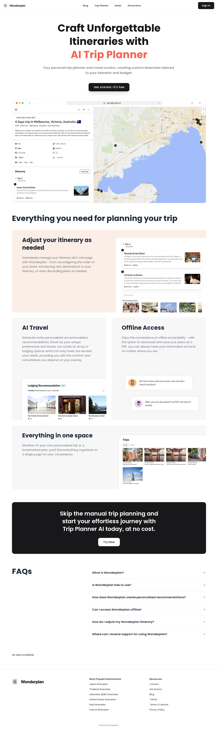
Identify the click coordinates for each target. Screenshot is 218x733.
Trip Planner (101, 5)
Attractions (134, 5)
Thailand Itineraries (99, 689)
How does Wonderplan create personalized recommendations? (139, 597)
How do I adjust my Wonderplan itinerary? (123, 622)
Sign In (206, 5)
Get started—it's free (109, 87)
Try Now (109, 542)
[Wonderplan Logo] (14, 5)
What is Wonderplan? (108, 573)
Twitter (153, 699)
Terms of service (159, 704)
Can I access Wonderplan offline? (117, 609)
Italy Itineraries (97, 704)
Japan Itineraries (98, 684)
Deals (118, 5)
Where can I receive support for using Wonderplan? (129, 634)
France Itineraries (99, 709)
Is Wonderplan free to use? (111, 585)
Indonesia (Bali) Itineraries (103, 694)
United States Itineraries (102, 699)
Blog (85, 5)
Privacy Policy (157, 709)
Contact (154, 684)
